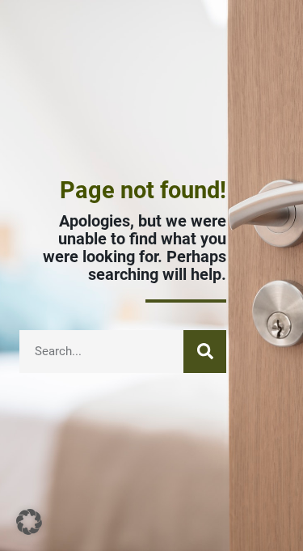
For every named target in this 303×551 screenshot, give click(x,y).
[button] (29, 522)
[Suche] (204, 351)
